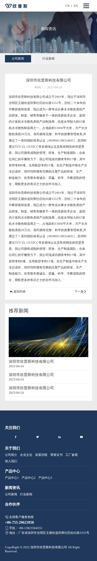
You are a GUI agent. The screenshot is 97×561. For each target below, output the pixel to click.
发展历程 (41, 455)
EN (76, 6)
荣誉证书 (56, 455)
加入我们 (11, 461)
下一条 (79, 291)
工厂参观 (71, 455)
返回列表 (19, 291)
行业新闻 (48, 58)
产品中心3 (45, 477)
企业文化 (26, 455)
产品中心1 (12, 477)
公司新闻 (18, 58)
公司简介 (11, 455)
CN (67, 6)
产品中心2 (29, 477)
